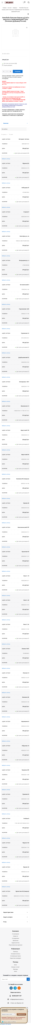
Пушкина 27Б (25, 770)
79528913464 (26, 240)
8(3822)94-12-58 (25, 798)
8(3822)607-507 (25, 143)
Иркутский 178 (25, 430)
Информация (15, 948)
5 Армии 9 (26, 212)
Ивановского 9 (25, 406)
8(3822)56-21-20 (25, 386)
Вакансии (15, 940)
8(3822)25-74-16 (25, 604)
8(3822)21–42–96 (25, 483)
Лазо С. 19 (26, 576)
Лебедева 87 (25, 187)
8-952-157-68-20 (25, 896)
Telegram (15, 988)
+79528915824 (25, 192)
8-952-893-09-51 (25, 337)
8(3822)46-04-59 (25, 216)
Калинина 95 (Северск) (22, 478)
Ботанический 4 (24, 284)
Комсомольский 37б (23, 527)
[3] (6, 53)
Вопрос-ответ (15, 967)
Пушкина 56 (25, 794)
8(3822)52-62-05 (25, 871)
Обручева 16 (25, 745)
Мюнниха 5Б (25, 697)
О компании (15, 934)
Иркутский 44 (25, 454)
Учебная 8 (26, 818)
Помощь (15, 951)
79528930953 (26, 653)
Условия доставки (15, 956)
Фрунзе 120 (26, 842)
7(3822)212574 (25, 823)
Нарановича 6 (25, 721)
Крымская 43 (25, 551)
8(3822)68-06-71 (25, 580)
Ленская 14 (26, 673)
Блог (15, 964)
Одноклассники (19, 988)
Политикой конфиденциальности (12, 1018)
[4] (7, 53)
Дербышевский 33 (23, 357)
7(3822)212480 (19, 240)
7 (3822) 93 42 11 (18, 410)
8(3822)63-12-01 (25, 556)
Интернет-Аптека (24, 139)
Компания (15, 931)
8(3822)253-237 (17, 896)
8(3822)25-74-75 (25, 750)
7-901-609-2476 (18, 823)
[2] (4, 53)
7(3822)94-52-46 (25, 289)
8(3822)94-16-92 (25, 459)
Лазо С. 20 (26, 600)
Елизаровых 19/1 (24, 381)
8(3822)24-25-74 (25, 168)
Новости (15, 936)
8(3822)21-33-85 (25, 629)
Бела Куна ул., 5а (24, 236)
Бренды (15, 969)
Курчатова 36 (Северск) (22, 891)
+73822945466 (25, 265)
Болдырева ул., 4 (24, 260)
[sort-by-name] (4, 135)
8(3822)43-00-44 (25, 507)
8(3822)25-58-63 (25, 726)
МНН (15, 971)
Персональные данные (15, 945)
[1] (3, 53)
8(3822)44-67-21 (25, 532)
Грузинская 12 (25, 333)
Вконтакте (11, 988)
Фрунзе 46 (26, 867)
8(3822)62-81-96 (25, 701)
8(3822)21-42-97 (25, 677)
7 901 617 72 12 (25, 410)
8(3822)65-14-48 (25, 774)
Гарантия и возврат (15, 958)
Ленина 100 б (25, 648)
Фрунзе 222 (26, 163)
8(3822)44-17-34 (25, 847)
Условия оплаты (15, 953)
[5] (9, 53)
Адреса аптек (15, 942)
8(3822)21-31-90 (25, 313)
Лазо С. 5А (26, 624)
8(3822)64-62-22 (25, 434)
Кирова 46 (26, 503)
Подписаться (21, 1014)
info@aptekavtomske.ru (16, 999)
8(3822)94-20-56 (25, 362)
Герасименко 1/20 (24, 309)
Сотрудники (15, 938)
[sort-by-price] (11, 135)
